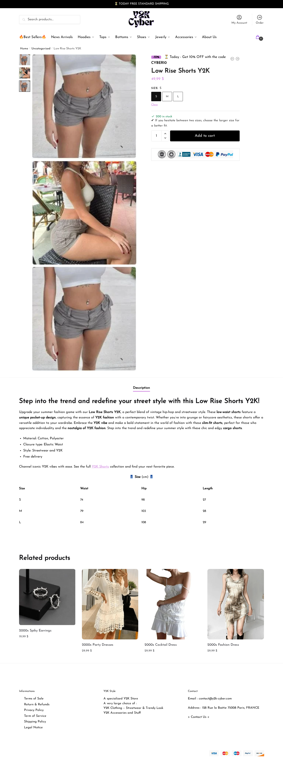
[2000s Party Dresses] (110, 604)
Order (260, 22)
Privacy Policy (34, 710)
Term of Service (35, 716)
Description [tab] (141, 387)
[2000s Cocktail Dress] (173, 604)
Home (24, 48)
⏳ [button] (116, 3)
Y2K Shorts (100, 466)
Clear (154, 104)
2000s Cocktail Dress (161, 645)
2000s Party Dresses (97, 645)
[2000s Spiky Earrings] (47, 597)
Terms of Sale (34, 698)
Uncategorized (40, 48)
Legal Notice (33, 727)
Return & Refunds (36, 704)
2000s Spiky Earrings (35, 630)
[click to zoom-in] (84, 106)
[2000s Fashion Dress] (235, 604)
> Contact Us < (198, 717)
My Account (239, 22)
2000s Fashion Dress (223, 645)
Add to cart (205, 136)
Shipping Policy (35, 721)
